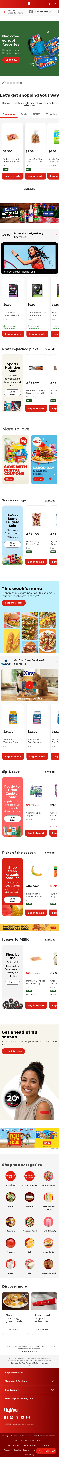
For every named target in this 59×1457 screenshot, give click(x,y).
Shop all (50, 349)
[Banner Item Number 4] (21, 83)
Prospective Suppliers (12, 1450)
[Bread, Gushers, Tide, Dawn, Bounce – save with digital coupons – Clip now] (15, 459)
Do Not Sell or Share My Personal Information (37, 1436)
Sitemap (5, 1436)
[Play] (29, 685)
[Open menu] (3, 3)
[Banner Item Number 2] (14, 83)
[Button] (3, 82)
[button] (9, 327)
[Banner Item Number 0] (8, 83)
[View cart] (54, 4)
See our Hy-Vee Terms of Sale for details (29, 1363)
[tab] (9, 114)
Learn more (41, 1329)
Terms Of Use (29, 1440)
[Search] (49, 4)
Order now (12, 1329)
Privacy (14, 1436)
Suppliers (26, 1450)
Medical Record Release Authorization (23, 1445)
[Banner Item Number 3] (17, 83)
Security (18, 1440)
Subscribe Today (29, 1351)
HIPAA (39, 1440)
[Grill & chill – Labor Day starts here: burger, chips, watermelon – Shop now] (44, 459)
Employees (44, 1445)
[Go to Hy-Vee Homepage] (29, 4)
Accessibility (29, 1455)
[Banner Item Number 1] (11, 83)
